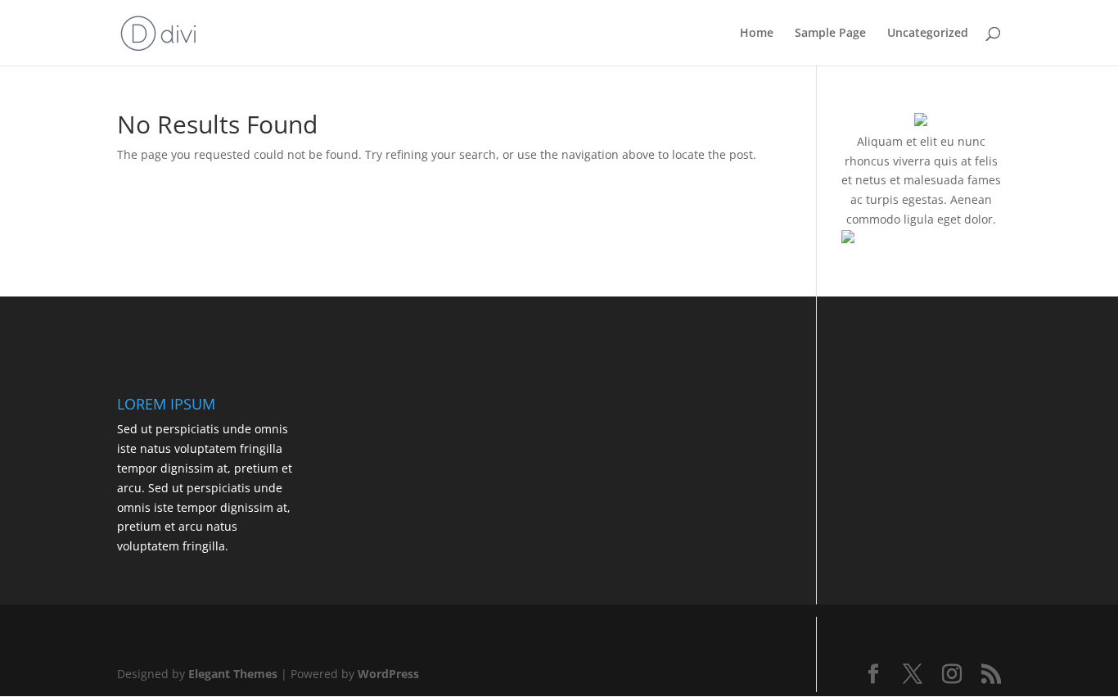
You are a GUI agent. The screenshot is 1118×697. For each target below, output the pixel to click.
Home (756, 33)
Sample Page (830, 33)
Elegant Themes (232, 673)
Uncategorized (927, 33)
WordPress (388, 673)
